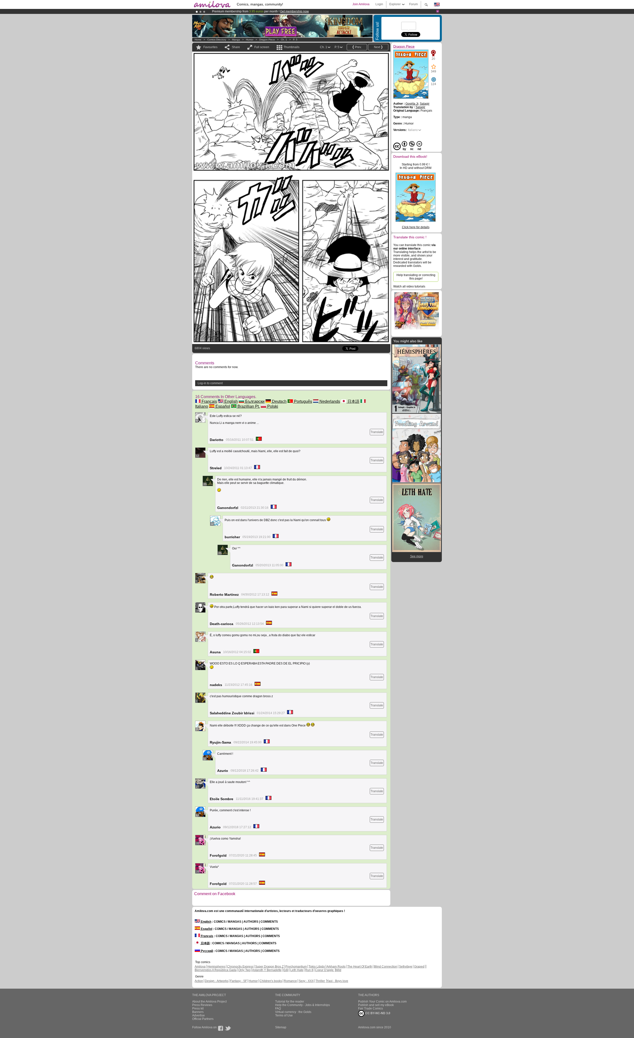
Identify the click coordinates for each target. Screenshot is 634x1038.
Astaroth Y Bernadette (267, 970)
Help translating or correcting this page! (415, 276)
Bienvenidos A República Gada (216, 970)
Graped (419, 966)
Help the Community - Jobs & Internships (302, 1005)
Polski (272, 406)
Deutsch (279, 401)
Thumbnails (291, 47)
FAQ (278, 1008)
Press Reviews (202, 1005)
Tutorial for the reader (289, 1001)
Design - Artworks (216, 981)
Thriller (321, 981)
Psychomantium (296, 966)
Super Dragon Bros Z (269, 966)
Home (198, 39)
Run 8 (309, 970)
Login (379, 4)
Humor (249, 39)
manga (236, 39)
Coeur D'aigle (324, 970)
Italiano (413, 130)
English (230, 401)
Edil (286, 970)
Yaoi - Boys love (337, 981)
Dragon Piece (267, 39)
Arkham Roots (335, 966)
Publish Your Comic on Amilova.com (382, 1001)
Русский (206, 951)
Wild (338, 970)
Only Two (244, 970)
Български (254, 401)
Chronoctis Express (240, 966)
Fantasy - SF (238, 981)
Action (199, 981)
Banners (198, 1012)
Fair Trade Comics (370, 1008)
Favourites (210, 47)
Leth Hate (296, 970)
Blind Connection (385, 966)
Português (302, 401)
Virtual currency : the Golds (293, 1012)
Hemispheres (216, 966)
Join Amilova (361, 4)
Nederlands (329, 401)
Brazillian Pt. (248, 406)
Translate (376, 432)
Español (222, 406)
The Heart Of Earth (359, 966)
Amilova (200, 966)
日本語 (352, 401)
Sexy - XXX (306, 981)
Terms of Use (284, 1015)
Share (236, 47)
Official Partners (202, 1019)
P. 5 (295, 39)
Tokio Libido (317, 966)
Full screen (261, 47)
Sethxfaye (405, 966)
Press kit (198, 1008)
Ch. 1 (284, 39)
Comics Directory (216, 39)
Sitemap (280, 1027)
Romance (290, 981)
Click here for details (415, 227)
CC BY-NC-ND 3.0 (377, 1013)
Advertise (198, 1015)
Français (209, 401)
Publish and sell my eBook (376, 1005)
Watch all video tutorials (409, 286)
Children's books (271, 981)
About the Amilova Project (209, 1001)
